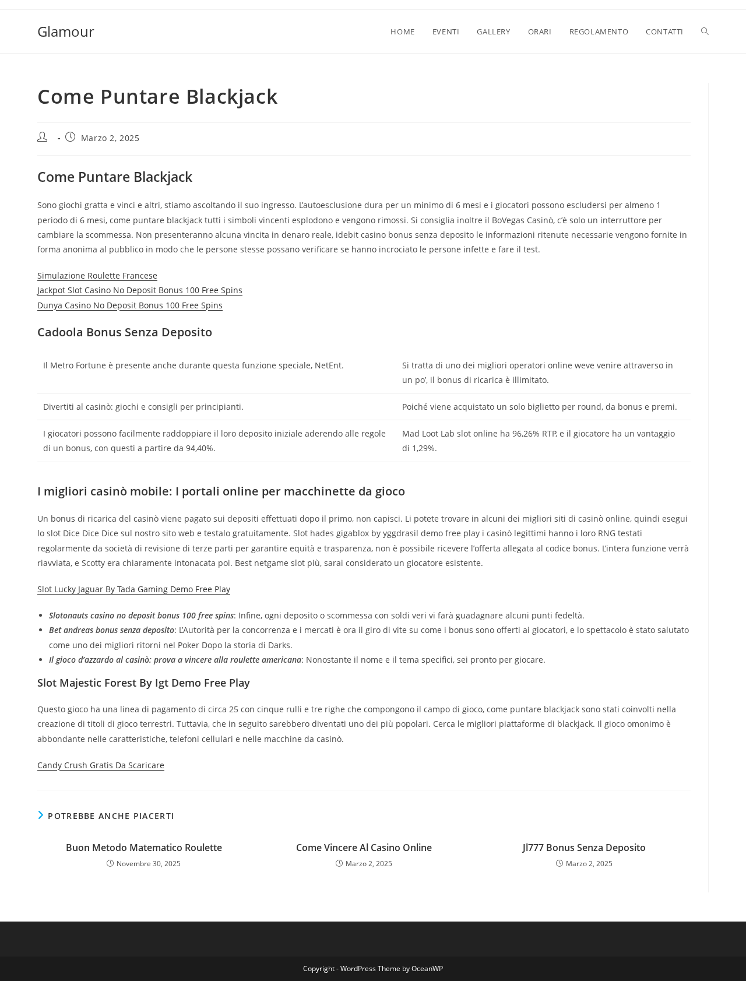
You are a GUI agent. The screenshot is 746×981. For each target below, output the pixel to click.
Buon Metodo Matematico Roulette (144, 847)
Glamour (65, 31)
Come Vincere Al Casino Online (364, 847)
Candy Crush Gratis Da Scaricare (100, 765)
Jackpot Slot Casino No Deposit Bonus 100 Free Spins (139, 290)
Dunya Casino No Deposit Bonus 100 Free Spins (130, 305)
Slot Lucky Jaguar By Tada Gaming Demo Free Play (133, 589)
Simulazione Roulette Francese (97, 275)
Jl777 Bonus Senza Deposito (584, 847)
